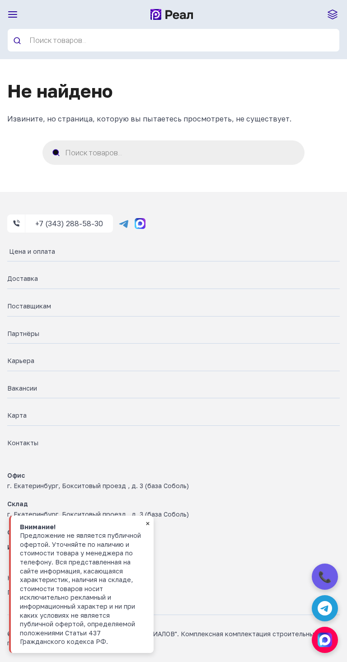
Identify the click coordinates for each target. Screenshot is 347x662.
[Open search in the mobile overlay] (173, 40)
